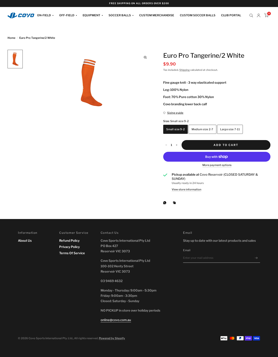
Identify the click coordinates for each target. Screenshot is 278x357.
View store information (186, 189)
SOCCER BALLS (120, 15)
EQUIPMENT (91, 15)
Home (11, 38)
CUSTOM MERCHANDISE (156, 15)
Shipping (184, 69)
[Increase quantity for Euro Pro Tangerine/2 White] (176, 145)
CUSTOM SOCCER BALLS (197, 15)
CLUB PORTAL (231, 15)
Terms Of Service (72, 253)
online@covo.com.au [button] (116, 320)
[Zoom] (145, 57)
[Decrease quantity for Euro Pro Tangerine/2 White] (166, 145)
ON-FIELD (44, 15)
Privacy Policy (69, 247)
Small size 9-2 (175, 129)
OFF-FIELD (66, 15)
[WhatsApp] (165, 202)
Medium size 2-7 (202, 129)
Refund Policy (69, 240)
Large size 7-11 (230, 129)
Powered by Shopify (112, 338)
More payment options (216, 165)
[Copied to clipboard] (175, 203)
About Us (25, 240)
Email (186, 250)
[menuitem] (45, 15)
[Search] (251, 15)
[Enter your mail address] (256, 258)
